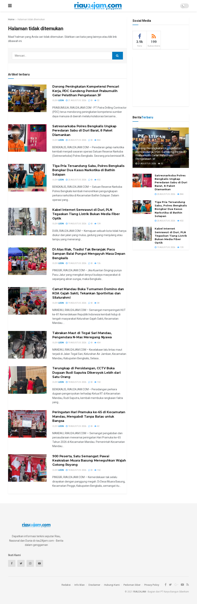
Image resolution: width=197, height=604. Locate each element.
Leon (61, 100)
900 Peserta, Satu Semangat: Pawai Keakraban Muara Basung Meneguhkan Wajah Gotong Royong (89, 460)
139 (98, 223)
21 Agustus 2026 (77, 100)
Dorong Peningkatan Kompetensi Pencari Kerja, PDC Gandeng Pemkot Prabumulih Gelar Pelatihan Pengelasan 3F (85, 91)
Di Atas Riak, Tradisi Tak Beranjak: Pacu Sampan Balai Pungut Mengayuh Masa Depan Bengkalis (88, 254)
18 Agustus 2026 (77, 382)
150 (98, 382)
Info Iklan (79, 584)
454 (98, 342)
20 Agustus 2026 (77, 140)
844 (98, 140)
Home (11, 19)
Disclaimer (94, 584)
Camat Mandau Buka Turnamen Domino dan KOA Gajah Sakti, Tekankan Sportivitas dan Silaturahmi (88, 293)
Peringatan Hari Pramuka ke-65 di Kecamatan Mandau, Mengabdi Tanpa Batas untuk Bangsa (88, 416)
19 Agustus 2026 (77, 223)
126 (98, 263)
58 (97, 303)
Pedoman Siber (132, 584)
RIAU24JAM (139, 591)
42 (97, 426)
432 (98, 179)
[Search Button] (117, 55)
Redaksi (66, 584)
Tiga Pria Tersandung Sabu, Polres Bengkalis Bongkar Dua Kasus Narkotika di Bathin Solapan (88, 170)
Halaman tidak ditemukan (31, 19)
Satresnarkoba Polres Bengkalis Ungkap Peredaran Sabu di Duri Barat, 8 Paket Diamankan (84, 130)
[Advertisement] (161, 81)
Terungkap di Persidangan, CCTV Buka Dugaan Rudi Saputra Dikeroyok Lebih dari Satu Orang (86, 372)
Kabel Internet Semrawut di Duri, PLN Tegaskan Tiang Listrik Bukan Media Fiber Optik (86, 214)
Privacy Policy (151, 584)
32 (97, 100)
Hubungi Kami (112, 584)
